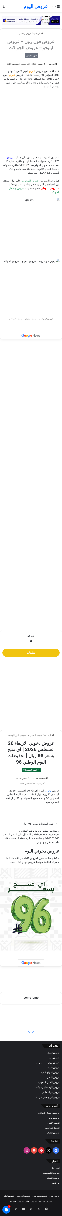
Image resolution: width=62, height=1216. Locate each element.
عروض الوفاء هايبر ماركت (47, 1087)
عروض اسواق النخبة (50, 1072)
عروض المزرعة (17, 1201)
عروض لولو (9, 1196)
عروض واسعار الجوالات (49, 1113)
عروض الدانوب (23, 1196)
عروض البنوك (53, 1132)
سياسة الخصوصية (51, 1173)
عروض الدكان (53, 1077)
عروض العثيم (31, 1201)
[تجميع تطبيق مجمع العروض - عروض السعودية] (31, 20)
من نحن (56, 1183)
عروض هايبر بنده (39, 1196)
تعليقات (31, 652)
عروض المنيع (54, 1067)
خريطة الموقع (53, 1178)
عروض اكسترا (53, 1052)
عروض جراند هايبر (51, 1092)
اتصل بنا (56, 1168)
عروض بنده (54, 1196)
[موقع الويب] (31, 641)
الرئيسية (37, 33)
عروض (52, 64)
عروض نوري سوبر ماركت (47, 1062)
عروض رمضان (25, 33)
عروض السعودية (30, 180)
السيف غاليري (53, 1122)
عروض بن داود (45, 1201)
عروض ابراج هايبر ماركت (48, 1097)
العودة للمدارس (52, 1127)
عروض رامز (54, 1057)
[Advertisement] (31, 123)
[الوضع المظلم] (4, 7)
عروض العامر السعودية (49, 1082)
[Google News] (31, 335)
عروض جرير (54, 1118)
